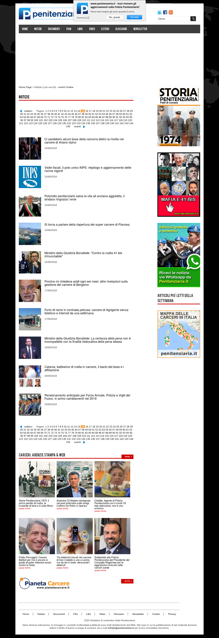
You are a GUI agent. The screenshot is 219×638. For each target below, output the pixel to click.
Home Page (25, 87)
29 (131, 111)
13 (75, 111)
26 (121, 111)
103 (50, 120)
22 (107, 111)
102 (46, 120)
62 (131, 114)
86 (100, 117)
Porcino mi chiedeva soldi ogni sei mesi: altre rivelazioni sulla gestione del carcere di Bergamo (86, 283)
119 (125, 120)
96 (21, 120)
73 (55, 117)
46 (76, 114)
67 (35, 117)
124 (35, 123)
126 (45, 123)
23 (111, 111)
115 (107, 120)
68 (38, 117)
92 (120, 117)
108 (74, 120)
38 (48, 114)
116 (111, 120)
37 (45, 114)
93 (124, 117)
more (127, 457)
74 (59, 117)
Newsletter (140, 29)
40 (55, 114)
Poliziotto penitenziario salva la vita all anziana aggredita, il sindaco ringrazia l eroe (84, 197)
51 (93, 114)
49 (86, 114)
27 (124, 111)
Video (92, 29)
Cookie (156, 614)
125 (40, 123)
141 (117, 123)
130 (64, 123)
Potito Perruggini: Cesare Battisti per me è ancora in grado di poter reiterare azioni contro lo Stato (35, 561)
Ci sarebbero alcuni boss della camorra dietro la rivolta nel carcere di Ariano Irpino (84, 141)
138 (102, 123)
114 (102, 120)
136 (93, 123)
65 (28, 117)
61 (127, 114)
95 (131, 117)
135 (88, 123)
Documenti (54, 29)
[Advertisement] (109, 58)
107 (70, 120)
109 (79, 120)
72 (52, 117)
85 (96, 117)
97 (25, 120)
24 (114, 111)
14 (78, 111)
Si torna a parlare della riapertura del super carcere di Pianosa (87, 224)
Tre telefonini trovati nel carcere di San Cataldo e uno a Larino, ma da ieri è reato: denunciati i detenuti (74, 561)
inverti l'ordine (65, 87)
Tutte (127, 581)
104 (55, 120)
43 (66, 114)
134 (83, 123)
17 (90, 111)
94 (127, 117)
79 (76, 117)
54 (103, 114)
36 (42, 114)
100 (36, 120)
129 (59, 123)
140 (112, 123)
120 (130, 120)
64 (24, 117)
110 (84, 120)
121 (21, 123)
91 (117, 117)
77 (69, 117)
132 (74, 123)
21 (104, 111)
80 (79, 117)
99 (32, 120)
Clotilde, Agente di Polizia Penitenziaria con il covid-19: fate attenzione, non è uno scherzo (110, 504)
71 (48, 117)
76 (66, 117)
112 (93, 120)
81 (83, 117)
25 (117, 111)
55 (107, 114)
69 (42, 117)
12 (71, 111)
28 (128, 111)
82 (86, 117)
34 (35, 114)
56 (110, 114)
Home (25, 29)
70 (45, 117)
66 (31, 117)
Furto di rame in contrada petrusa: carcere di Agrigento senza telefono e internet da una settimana (86, 311)
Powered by (82, 17)
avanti (77, 126)
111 (88, 120)
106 (65, 120)
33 (31, 114)
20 (100, 111)
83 (89, 117)
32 (28, 114)
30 (21, 114)
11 (68, 111)
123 (31, 123)
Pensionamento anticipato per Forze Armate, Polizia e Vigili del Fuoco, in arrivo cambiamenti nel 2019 (87, 397)
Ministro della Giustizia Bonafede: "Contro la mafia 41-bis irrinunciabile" (83, 254)
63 (21, 117)
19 (97, 111)
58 (117, 114)
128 (55, 123)
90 (113, 117)
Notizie (38, 29)
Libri (80, 29)
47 (79, 114)
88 (107, 117)
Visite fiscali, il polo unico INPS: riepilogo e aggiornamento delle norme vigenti (87, 169)
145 (68, 126)
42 (62, 114)
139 (107, 123)
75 (62, 117)
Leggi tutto (24, 509)
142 (122, 123)
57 (113, 114)
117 (116, 120)
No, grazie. (115, 17)
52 (96, 114)
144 (131, 123)
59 (120, 114)
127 (50, 123)
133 (78, 123)
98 (28, 120)
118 (121, 120)
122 (26, 123)
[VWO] (90, 17)
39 (52, 114)
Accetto (135, 17)
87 (103, 117)
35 (38, 114)
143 (126, 123)
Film (68, 29)
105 (60, 120)
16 (87, 111)
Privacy (172, 614)
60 (124, 114)
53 (100, 114)
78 (72, 117)
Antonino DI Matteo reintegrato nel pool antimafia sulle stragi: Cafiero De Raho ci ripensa (74, 503)
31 (24, 114)
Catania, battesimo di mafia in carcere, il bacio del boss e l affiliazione (84, 368)
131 (69, 123)
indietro (28, 111)
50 (89, 114)
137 (98, 123)
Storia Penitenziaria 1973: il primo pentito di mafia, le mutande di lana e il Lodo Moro (36, 503)
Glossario (121, 29)
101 (41, 120)
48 (83, 114)
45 (72, 114)
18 (93, 111)
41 (59, 114)
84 (93, 117)
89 (110, 117)
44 (69, 114)
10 (65, 111)
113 (98, 120)
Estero (105, 29)
